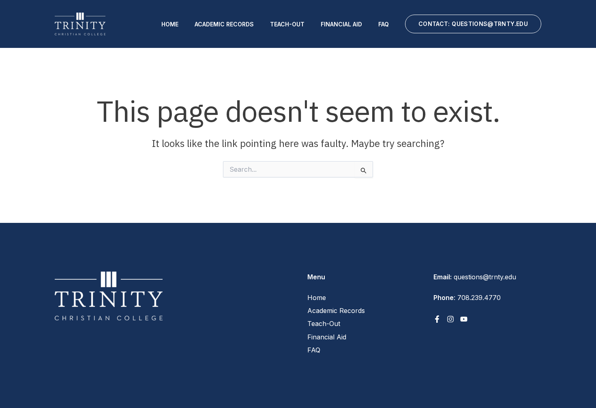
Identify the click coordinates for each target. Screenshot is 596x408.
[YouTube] (463, 319)
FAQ (383, 24)
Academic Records (224, 24)
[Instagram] (450, 319)
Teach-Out (287, 24)
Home (169, 24)
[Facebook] (437, 319)
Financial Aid (341, 24)
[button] (473, 24)
